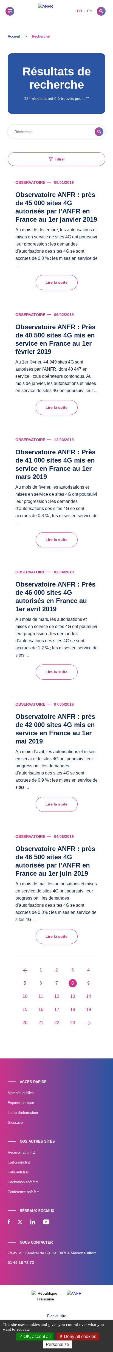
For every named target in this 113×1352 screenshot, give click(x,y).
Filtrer (60, 159)
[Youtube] (46, 1222)
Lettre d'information (23, 1113)
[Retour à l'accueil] (45, 11)
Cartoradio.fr (18, 1162)
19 (88, 1009)
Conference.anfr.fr (22, 1192)
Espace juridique (21, 1103)
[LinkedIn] (32, 1222)
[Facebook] (9, 1222)
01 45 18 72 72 (21, 1262)
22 (56, 1022)
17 (56, 1009)
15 (24, 1009)
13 (72, 996)
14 (88, 996)
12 (56, 996)
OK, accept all (36, 1336)
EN (89, 11)
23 (72, 1022)
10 (24, 996)
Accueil (14, 36)
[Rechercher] (101, 11)
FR (79, 11)
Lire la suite (56, 282)
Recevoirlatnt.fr (20, 1152)
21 (40, 1022)
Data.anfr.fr (17, 1172)
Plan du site (56, 1316)
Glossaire (15, 1122)
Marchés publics (21, 1093)
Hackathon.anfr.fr (22, 1182)
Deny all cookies (79, 1336)
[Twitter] (20, 1222)
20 (24, 1022)
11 (40, 996)
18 (72, 1009)
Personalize (57, 1344)
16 (40, 1009)
